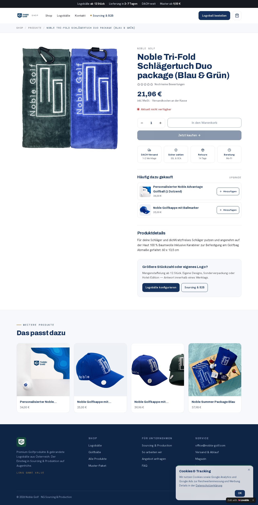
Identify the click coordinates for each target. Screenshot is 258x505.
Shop (49, 15)
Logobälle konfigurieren (161, 287)
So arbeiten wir (152, 452)
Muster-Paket (97, 465)
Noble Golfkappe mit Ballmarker (176, 207)
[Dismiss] (253, 500)
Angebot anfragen (154, 459)
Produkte (35, 27)
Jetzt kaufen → (189, 135)
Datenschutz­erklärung (209, 485)
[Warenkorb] (237, 15)
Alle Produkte (97, 459)
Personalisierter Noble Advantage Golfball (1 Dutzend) (178, 189)
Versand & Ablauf (207, 452)
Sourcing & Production (157, 445)
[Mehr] (160, 123)
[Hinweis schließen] (249, 469)
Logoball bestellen (214, 15)
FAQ (144, 465)
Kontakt (80, 15)
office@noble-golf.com (210, 445)
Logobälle (63, 15)
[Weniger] (141, 123)
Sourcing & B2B (103, 15)
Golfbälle (94, 452)
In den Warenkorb (204, 123)
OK (240, 493)
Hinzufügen (230, 191)
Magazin (200, 459)
